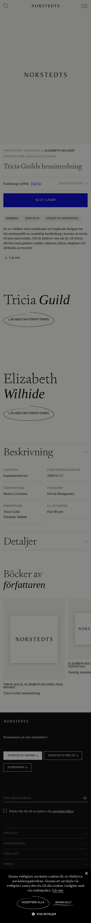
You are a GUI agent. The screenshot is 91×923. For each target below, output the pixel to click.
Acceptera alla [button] (33, 902)
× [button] (86, 873)
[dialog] (45, 461)
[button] (45, 914)
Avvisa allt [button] (63, 902)
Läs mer (58, 890)
